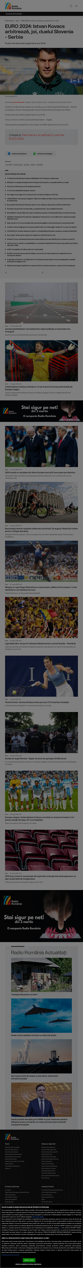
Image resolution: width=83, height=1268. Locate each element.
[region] (41, 1236)
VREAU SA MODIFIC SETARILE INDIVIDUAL (28, 1264)
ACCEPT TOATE (29, 1260)
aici (60, 1228)
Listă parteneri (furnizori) (10, 1255)
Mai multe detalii (38, 1217)
